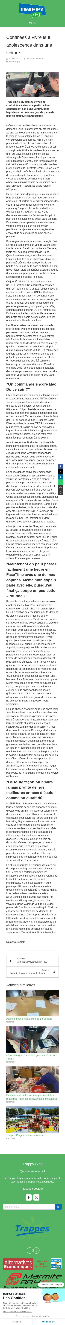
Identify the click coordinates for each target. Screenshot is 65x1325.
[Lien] (32, 1263)
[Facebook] (29, 1197)
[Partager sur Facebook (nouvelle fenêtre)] (60, 466)
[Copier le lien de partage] (60, 492)
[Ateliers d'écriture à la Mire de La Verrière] (32, 1003)
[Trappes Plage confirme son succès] (32, 1119)
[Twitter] (36, 1197)
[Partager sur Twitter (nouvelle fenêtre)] (60, 471)
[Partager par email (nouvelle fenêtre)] (60, 487)
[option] (25, 1227)
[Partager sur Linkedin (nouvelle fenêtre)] (60, 476)
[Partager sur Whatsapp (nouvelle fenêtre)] (60, 482)
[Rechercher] (58, 1207)
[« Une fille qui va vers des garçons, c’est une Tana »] (32, 1039)
